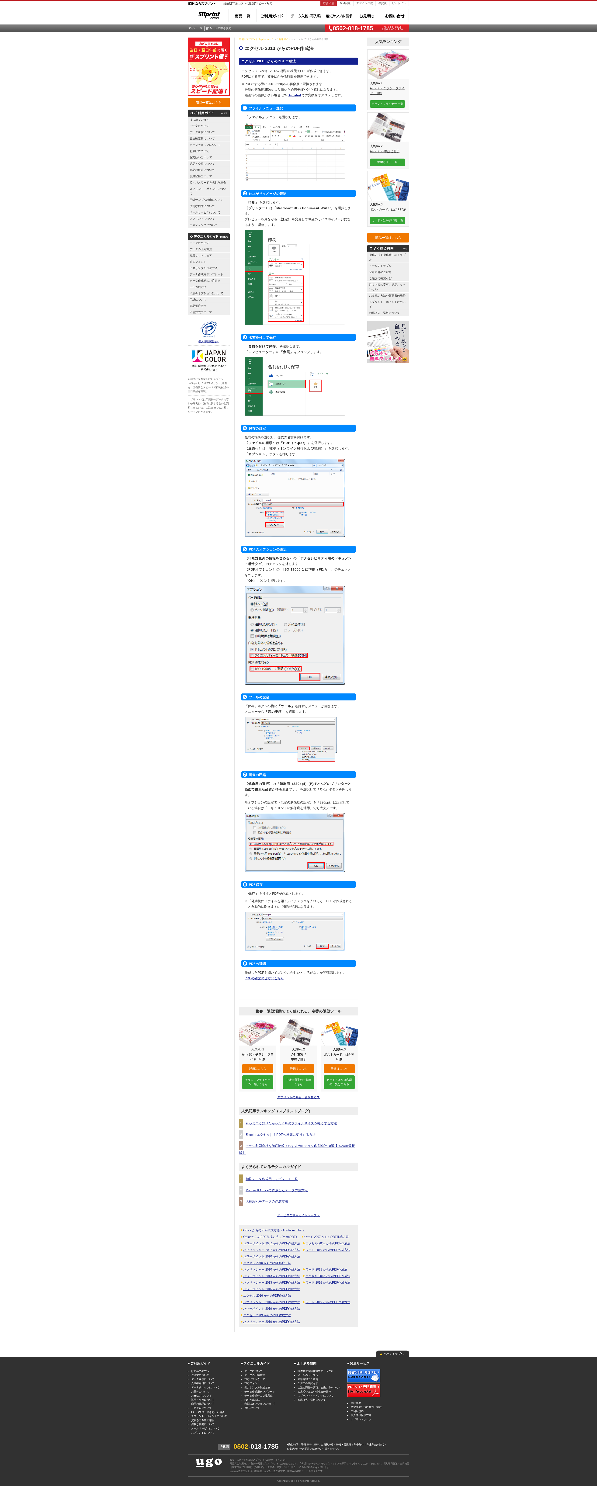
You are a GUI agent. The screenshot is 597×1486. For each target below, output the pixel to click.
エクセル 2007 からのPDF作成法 (327, 1243)
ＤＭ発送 (345, 3)
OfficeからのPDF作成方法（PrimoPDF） (271, 1237)
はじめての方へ (199, 119)
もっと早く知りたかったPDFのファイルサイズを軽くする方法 (291, 1123)
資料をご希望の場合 (202, 1420)
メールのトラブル (380, 265)
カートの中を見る (220, 28)
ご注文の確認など (380, 278)
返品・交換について (202, 163)
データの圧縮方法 (201, 249)
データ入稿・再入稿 (306, 15)
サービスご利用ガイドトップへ (298, 1215)
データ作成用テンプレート (206, 274)
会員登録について (201, 176)
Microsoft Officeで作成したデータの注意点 (277, 1190)
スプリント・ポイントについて (208, 191)
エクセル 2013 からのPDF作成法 (327, 1276)
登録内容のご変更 (380, 272)
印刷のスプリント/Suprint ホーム (256, 39)
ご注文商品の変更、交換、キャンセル (319, 1387)
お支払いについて (201, 157)
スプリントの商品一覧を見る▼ (298, 1097)
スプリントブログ (361, 1419)
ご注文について (199, 125)
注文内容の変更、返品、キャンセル (387, 287)
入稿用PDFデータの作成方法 (267, 1201)
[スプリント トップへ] (204, 14)
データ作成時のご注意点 (205, 280)
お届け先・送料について (384, 312)
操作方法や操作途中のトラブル (387, 257)
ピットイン (399, 3)
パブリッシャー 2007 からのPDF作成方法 (271, 1250)
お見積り (367, 15)
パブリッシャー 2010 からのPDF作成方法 (271, 1269)
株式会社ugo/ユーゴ (265, 1471)
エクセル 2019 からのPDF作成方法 (267, 1315)
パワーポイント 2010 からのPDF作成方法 (271, 1256)
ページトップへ (393, 1353)
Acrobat (294, 95)
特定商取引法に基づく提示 (366, 1407)
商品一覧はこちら (209, 102)
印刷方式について (201, 312)
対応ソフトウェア (201, 255)
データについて (199, 242)
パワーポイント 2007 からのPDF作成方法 (271, 1243)
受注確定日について (202, 138)
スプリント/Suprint (263, 1459)
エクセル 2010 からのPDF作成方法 (267, 1263)
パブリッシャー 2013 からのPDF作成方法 (271, 1282)
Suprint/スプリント (240, 1471)
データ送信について (202, 132)
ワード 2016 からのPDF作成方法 (327, 1282)
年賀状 (382, 3)
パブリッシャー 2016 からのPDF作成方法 (271, 1302)
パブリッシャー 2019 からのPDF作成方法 (271, 1321)
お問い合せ (395, 15)
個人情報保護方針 (208, 341)
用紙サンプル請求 (339, 15)
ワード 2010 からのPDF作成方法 (327, 1250)
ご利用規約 (357, 1411)
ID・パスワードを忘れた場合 (208, 182)
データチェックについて (205, 144)
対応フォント (198, 261)
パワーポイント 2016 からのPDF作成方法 (271, 1289)
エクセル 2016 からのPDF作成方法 (267, 1295)
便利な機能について (202, 206)
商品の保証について (202, 169)
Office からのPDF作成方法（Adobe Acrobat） (274, 1230)
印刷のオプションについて (206, 293)
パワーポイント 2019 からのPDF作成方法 (271, 1308)
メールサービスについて (205, 212)
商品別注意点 (198, 305)
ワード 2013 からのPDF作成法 (326, 1269)
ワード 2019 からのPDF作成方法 (327, 1302)
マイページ (195, 28)
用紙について (198, 299)
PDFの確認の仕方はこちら (264, 978)
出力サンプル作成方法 (204, 268)
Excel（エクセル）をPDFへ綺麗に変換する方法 (281, 1134)
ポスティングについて (204, 224)
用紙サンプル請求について (206, 199)
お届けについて (199, 150)
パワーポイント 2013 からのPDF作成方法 (271, 1276)
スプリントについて (202, 218)
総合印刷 (328, 3)
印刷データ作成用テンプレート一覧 (272, 1179)
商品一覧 (243, 15)
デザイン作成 (364, 3)
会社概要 (356, 1403)
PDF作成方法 (198, 286)
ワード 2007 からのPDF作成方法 (326, 1237)
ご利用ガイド (272, 15)
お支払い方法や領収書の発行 (387, 295)
